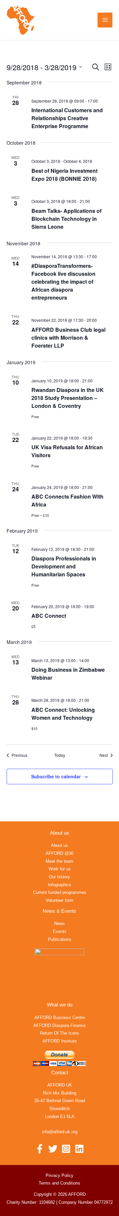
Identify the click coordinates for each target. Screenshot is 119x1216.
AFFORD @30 (59, 853)
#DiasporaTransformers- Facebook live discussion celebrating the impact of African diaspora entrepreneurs (63, 281)
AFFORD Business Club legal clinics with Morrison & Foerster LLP (68, 337)
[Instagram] (66, 1148)
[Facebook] (39, 1148)
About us (59, 845)
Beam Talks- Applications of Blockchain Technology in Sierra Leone (66, 218)
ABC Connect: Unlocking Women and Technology (63, 713)
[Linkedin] (79, 1148)
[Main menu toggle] (105, 20)
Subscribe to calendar (56, 776)
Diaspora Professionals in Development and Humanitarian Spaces (63, 566)
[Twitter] (53, 1148)
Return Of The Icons (59, 1033)
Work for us (60, 868)
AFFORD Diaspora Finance (59, 1025)
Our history (59, 876)
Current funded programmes (59, 892)
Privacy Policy (59, 1175)
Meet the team (59, 861)
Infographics (59, 884)
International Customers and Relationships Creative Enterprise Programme (67, 118)
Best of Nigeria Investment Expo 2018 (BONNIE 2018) (64, 174)
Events (59, 931)
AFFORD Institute (59, 1041)
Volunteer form (59, 900)
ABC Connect (48, 615)
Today (59, 755)
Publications (59, 939)
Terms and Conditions (59, 1183)
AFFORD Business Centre (59, 1017)
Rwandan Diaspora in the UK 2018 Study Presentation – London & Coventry (67, 398)
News (59, 923)
